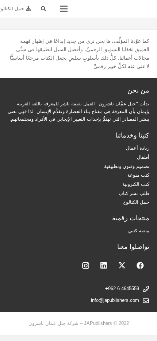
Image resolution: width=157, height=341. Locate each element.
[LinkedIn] (104, 265)
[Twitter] (122, 265)
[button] (43, 9)
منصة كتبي (138, 230)
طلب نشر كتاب (134, 193)
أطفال (143, 157)
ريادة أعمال (137, 148)
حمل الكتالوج (136, 202)
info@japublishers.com (115, 300)
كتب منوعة (138, 175)
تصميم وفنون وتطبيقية (126, 166)
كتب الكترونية (135, 184)
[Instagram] (85, 265)
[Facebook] (140, 265)
